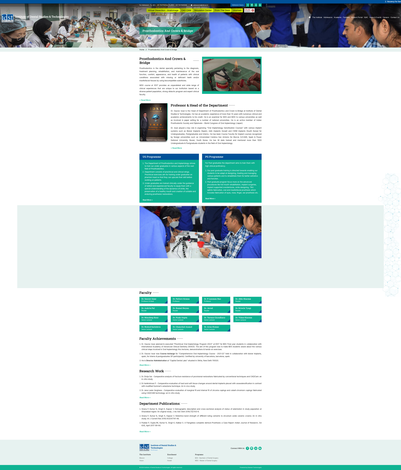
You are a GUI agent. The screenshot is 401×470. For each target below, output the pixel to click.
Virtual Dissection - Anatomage (163, 10)
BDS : (160, 5)
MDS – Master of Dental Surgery (206, 460)
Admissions (328, 17)
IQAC (366, 17)
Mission (142, 458)
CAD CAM (186, 10)
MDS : (179, 5)
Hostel (169, 460)
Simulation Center (203, 10)
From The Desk (222, 10)
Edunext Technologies (255, 467)
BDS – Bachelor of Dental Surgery (206, 458)
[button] (200, 100)
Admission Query (238, 5)
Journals (237, 10)
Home (141, 50)
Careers (386, 17)
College (170, 458)
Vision (141, 460)
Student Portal (357, 17)
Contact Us (395, 17)
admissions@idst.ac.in (200, 5)
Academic (338, 17)
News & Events (375, 17)
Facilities (346, 17)
